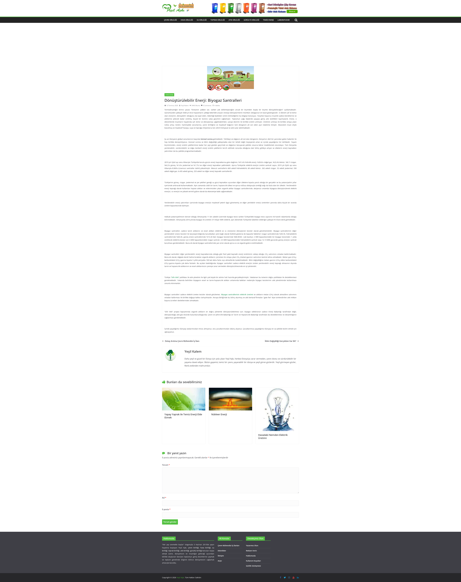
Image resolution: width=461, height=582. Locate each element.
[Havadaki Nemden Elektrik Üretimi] (277, 389)
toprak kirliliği (173, 551)
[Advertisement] (230, 48)
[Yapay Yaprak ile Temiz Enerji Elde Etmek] (183, 389)
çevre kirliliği (193, 548)
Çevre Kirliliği (170, 20)
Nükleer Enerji (219, 414)
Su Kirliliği (202, 20)
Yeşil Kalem (185, 105)
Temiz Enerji (268, 20)
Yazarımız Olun (252, 545)
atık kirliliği (184, 551)
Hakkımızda (251, 556)
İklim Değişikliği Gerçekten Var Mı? (280, 341)
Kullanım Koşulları (253, 561)
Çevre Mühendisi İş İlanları (228, 545)
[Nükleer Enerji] (230, 389)
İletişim (221, 556)
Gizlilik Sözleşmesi (253, 566)
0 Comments (207, 105)
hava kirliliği (205, 548)
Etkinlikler (222, 551)
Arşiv (220, 561)
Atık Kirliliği (234, 20)
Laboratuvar (284, 20)
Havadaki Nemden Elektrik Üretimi (273, 436)
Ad (164, 497)
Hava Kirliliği (187, 20)
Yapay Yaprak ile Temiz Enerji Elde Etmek (183, 416)
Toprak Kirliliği (217, 20)
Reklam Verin (251, 551)
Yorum (166, 465)
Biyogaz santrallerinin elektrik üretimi (237, 294)
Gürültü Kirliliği (251, 20)
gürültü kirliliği (196, 551)
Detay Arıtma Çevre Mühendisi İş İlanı (182, 341)
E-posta (166, 509)
